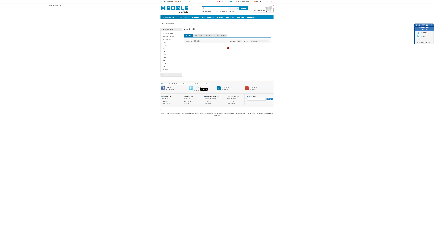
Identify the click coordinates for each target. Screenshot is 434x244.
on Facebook (170, 88)
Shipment (208, 101)
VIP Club (219, 17)
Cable (164, 63)
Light (164, 66)
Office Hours (166, 104)
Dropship (208, 104)
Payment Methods (210, 99)
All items (188, 35)
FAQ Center (187, 101)
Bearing (165, 69)
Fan (164, 60)
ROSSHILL (215, 11)
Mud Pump (223, 11)
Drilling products (168, 33)
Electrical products (168, 36)
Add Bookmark (168, 1)
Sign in (224, 1)
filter (164, 48)
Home (186, 17)
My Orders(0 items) (243, 1)
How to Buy (230, 17)
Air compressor (167, 39)
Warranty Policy (231, 99)
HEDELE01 (423, 36)
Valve (164, 57)
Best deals (209, 35)
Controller (231, 11)
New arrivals (198, 35)
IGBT (164, 45)
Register (230, 1)
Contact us (251, 17)
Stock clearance (221, 35)
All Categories (168, 17)
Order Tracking (208, 17)
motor (164, 51)
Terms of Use (231, 104)
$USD (179, 1)
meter (164, 42)
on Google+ (253, 88)
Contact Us (187, 99)
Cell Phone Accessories (178, 8)
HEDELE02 (423, 33)
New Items (195, 17)
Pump (164, 54)
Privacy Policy (231, 101)
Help (257, 1)
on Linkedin (225, 88)
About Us (165, 99)
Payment (240, 17)
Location (164, 101)
